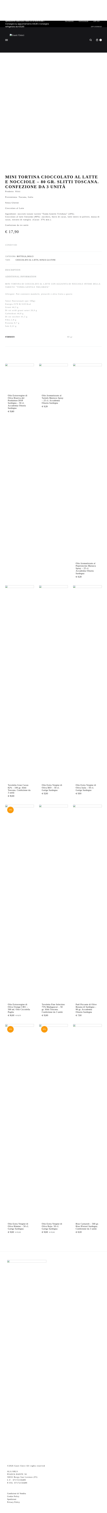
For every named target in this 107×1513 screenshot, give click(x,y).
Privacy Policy (13, 1502)
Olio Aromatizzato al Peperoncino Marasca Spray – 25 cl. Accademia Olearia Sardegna (86, 568)
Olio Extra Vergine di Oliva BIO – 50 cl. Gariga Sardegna (52, 787)
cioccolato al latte (27, 260)
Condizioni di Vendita (16, 1494)
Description (12, 270)
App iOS (96, 21)
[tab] (53, 270)
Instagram (83, 21)
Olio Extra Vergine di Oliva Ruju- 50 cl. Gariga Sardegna (52, 1226)
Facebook (69, 21)
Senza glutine (48, 260)
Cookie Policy (13, 1496)
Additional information (20, 276)
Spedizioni (11, 1499)
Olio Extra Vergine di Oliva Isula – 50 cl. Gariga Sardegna (86, 787)
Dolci (30, 256)
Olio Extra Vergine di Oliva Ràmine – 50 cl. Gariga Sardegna (18, 1226)
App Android (96, 26)
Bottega (21, 256)
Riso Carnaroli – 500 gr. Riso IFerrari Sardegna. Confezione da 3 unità (87, 1226)
